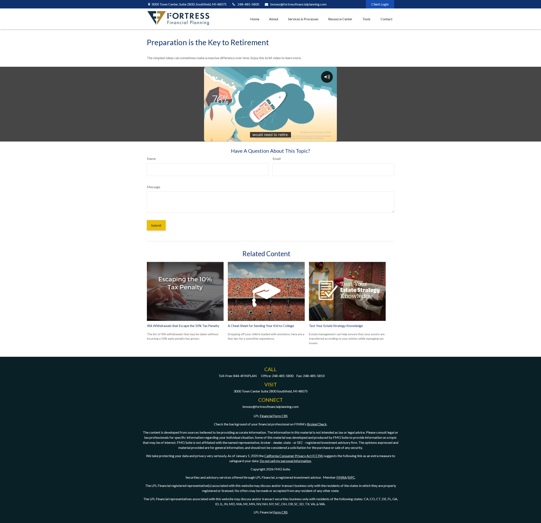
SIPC (351, 477)
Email (277, 159)
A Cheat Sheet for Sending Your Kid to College (261, 326)
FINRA (341, 477)
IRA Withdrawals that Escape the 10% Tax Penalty (183, 326)
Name (151, 159)
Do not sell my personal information (285, 461)
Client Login (380, 4)
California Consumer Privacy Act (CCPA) (293, 456)
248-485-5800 (248, 4)
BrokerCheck (317, 424)
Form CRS (280, 512)
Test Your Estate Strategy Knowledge (336, 326)
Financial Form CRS (274, 416)
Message (153, 187)
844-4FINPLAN (245, 376)
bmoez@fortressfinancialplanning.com (298, 4)
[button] (255, 19)
